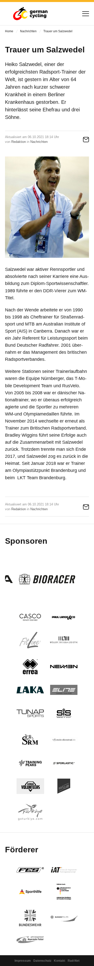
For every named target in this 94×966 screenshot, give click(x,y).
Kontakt (59, 960)
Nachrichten (28, 31)
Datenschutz (42, 960)
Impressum (23, 960)
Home (9, 31)
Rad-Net (73, 960)
